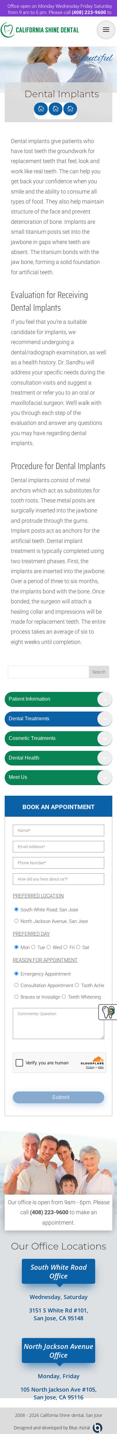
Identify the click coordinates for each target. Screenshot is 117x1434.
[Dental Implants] (70, 109)
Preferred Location (38, 896)
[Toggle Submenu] (104, 699)
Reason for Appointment (45, 960)
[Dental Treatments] (55, 109)
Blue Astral (79, 1428)
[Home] (41, 109)
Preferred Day (31, 934)
